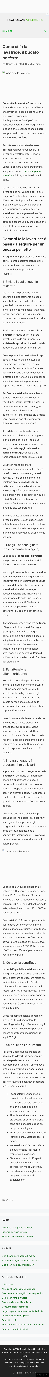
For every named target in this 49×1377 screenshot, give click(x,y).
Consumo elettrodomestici (15, 1306)
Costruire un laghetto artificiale (17, 1227)
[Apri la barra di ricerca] (45, 31)
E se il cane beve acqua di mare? (18, 1256)
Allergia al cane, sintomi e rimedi (18, 1289)
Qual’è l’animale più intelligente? (18, 1265)
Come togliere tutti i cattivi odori (18, 1302)
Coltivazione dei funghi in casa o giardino (22, 1293)
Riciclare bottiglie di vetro (14, 1232)
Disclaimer (17, 1373)
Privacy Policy (30, 1373)
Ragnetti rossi (9, 1320)
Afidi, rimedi (8, 1284)
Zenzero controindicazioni (15, 1329)
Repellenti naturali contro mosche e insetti (23, 1324)
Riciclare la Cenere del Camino (17, 1236)
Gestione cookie (42, 1375)
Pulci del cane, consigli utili (15, 1315)
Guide (9, 1200)
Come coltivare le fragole (14, 1298)
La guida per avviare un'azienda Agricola (22, 1311)
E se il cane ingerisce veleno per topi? (21, 1260)
